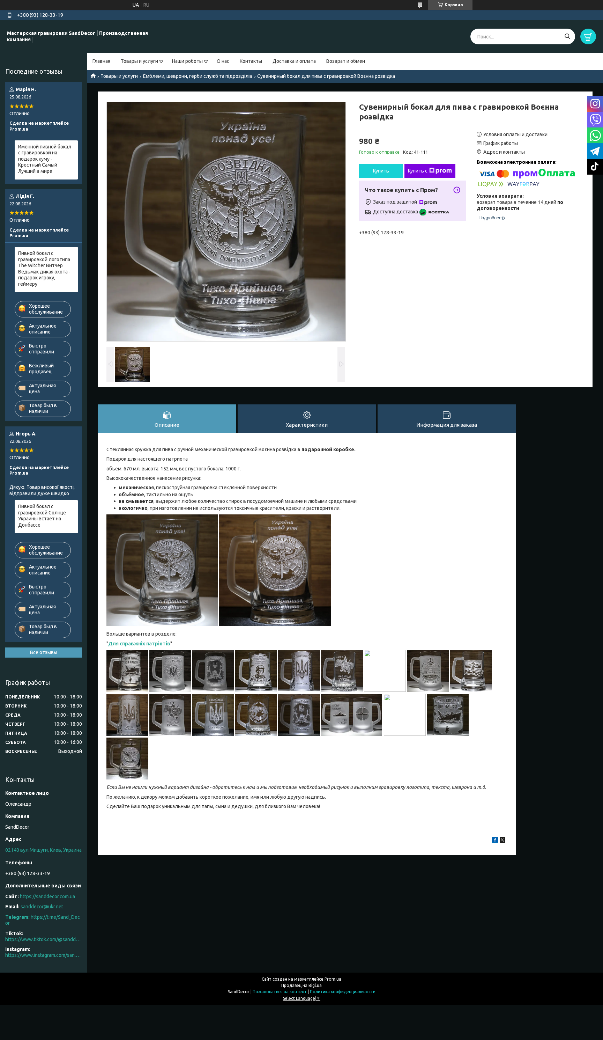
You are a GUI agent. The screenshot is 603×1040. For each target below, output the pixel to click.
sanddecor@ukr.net (42, 906)
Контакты (251, 61)
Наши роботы (187, 61)
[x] (502, 841)
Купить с (417, 171)
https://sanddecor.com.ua (47, 896)
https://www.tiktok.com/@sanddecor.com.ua (43, 939)
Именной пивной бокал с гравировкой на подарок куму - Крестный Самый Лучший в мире (44, 159)
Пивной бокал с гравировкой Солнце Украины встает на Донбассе (42, 516)
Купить (381, 171)
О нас (223, 61)
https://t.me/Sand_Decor (42, 920)
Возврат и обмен (345, 61)
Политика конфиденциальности (342, 991)
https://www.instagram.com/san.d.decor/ (43, 955)
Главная (101, 61)
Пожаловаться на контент (280, 991)
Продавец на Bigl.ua (301, 985)
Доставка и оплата (294, 61)
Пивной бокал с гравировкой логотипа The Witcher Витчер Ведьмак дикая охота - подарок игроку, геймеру (44, 268)
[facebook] (495, 841)
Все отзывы (43, 652)
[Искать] (567, 36)
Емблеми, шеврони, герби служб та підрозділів (197, 76)
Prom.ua (333, 979)
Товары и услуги (139, 61)
